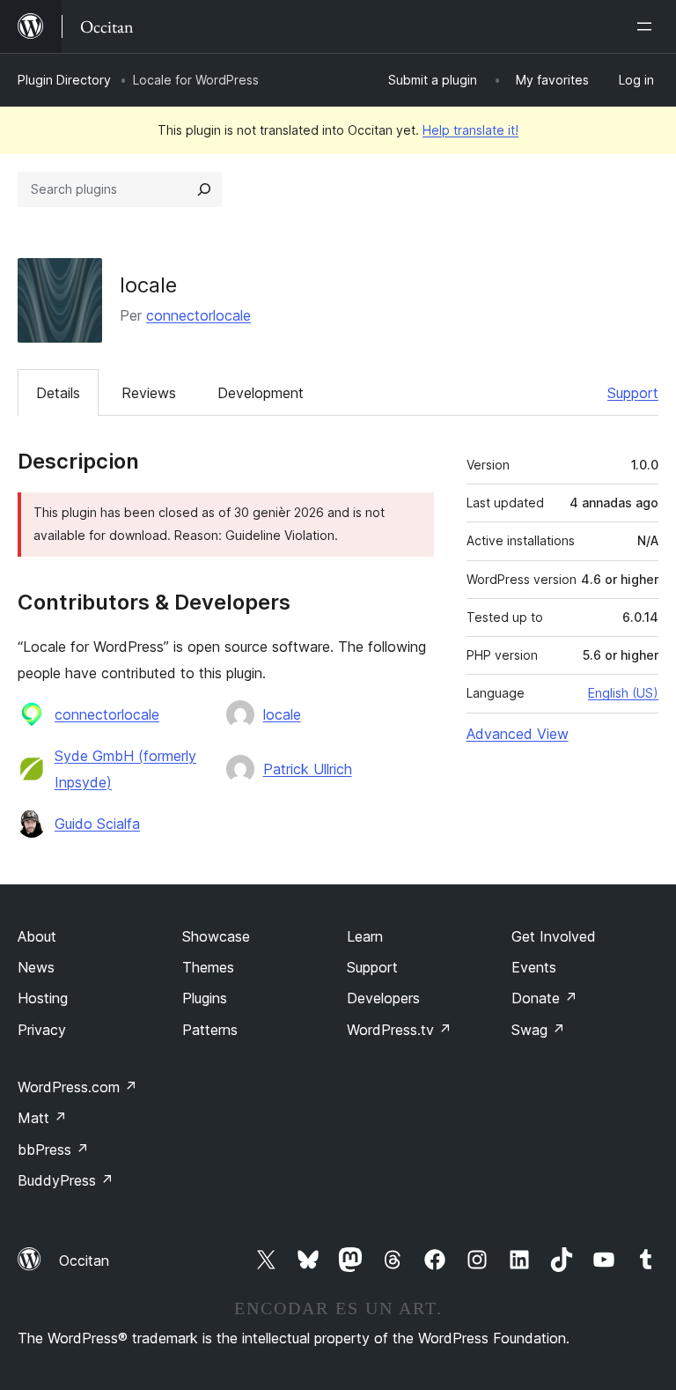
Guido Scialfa (97, 823)
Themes (208, 967)
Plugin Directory (64, 79)
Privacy (42, 1030)
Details (58, 393)
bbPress (53, 1149)
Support (632, 393)
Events (533, 967)
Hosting (43, 998)
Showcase (216, 936)
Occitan (84, 1260)
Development (260, 393)
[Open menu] (648, 26)
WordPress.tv (399, 1030)
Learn (365, 936)
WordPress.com (77, 1087)
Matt (42, 1118)
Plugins (204, 998)
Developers (383, 998)
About (37, 936)
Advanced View (518, 734)
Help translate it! (470, 129)
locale (282, 714)
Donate (544, 998)
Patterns (210, 1030)
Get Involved (553, 936)
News (36, 967)
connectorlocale (198, 315)
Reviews (148, 393)
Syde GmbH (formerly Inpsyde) (125, 769)
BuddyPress (66, 1180)
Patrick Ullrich (307, 769)
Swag (538, 1030)
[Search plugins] (204, 189)
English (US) (623, 692)
